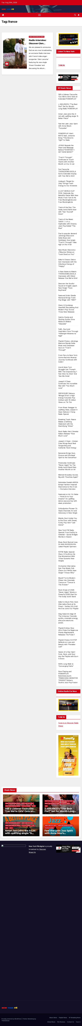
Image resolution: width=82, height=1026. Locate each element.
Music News (53, 1017)
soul (11, 828)
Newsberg (31, 1019)
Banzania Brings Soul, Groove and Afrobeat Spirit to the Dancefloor (67, 455)
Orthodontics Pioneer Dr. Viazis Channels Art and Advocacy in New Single (68, 510)
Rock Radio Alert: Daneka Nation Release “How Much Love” (68, 433)
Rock (33, 806)
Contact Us (70, 1022)
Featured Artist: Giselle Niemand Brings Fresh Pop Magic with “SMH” (67, 297)
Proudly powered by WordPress (12, 1019)
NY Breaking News (74, 1017)
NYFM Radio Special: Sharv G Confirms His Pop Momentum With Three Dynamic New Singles (66, 556)
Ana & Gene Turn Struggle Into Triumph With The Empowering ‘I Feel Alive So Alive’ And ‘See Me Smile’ (67, 371)
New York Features (27, 803)
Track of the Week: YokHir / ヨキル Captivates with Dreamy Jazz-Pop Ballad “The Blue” (67, 223)
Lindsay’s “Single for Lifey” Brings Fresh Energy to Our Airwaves (67, 183)
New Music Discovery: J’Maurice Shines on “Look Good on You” (67, 252)
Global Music (51, 1022)
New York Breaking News (13, 803)
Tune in (78, 1022)
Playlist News (63, 1017)
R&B (46, 806)
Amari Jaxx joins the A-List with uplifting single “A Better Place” (68, 116)
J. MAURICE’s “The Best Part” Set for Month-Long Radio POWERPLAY (68, 106)
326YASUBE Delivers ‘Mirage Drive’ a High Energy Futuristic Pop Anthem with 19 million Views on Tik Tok (67, 397)
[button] (75, 15)
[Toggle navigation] (39, 14)
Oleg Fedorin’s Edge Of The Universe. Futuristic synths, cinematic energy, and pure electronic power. (68, 618)
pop (73, 803)
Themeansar (5, 1020)
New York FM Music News (36, 36)
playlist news (26, 806)
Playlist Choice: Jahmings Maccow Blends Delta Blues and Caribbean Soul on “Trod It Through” (68, 345)
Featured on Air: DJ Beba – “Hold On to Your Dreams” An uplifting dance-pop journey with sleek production (68, 498)
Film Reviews (61, 1022)
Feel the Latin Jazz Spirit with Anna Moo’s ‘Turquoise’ (68, 126)
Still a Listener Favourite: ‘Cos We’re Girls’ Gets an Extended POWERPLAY (68, 96)
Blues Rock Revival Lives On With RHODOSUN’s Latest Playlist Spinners (68, 544)
